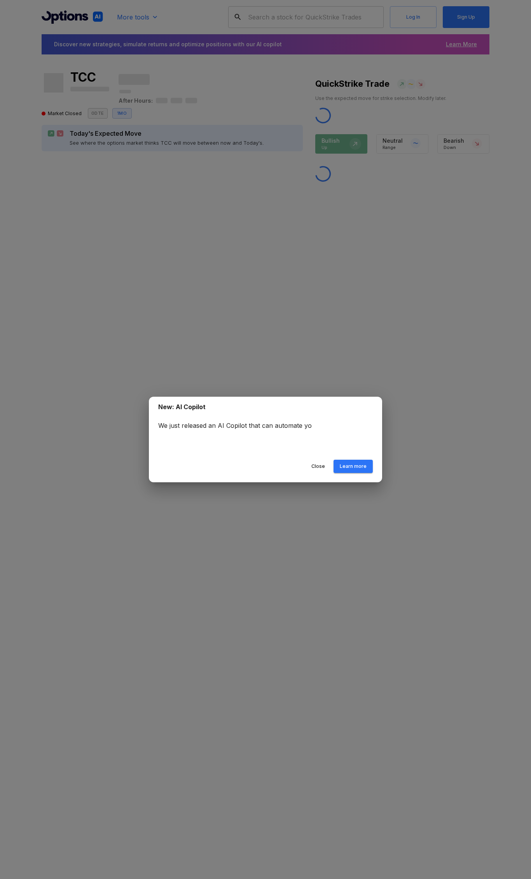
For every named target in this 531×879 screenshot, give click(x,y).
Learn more (353, 466)
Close (318, 466)
